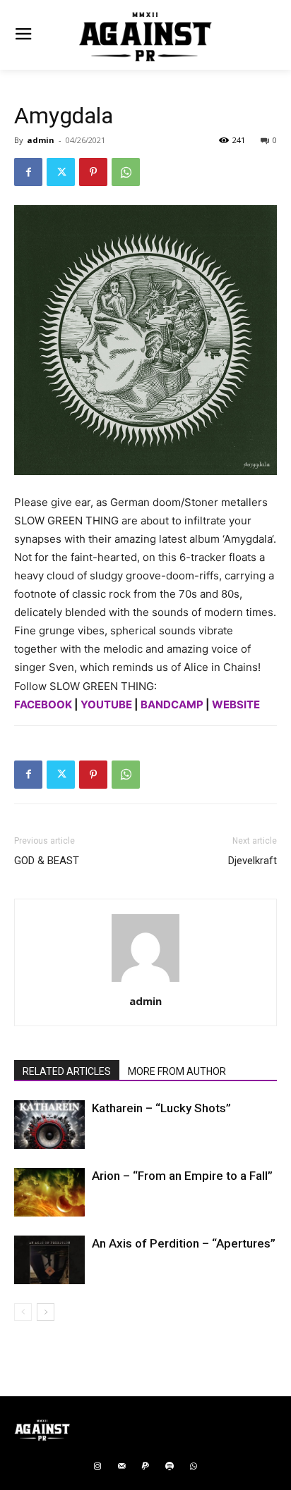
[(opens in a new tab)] (49, 1124)
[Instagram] (97, 1466)
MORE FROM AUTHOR (177, 1071)
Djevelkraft (252, 860)
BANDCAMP (172, 704)
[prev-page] (23, 1312)
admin (40, 140)
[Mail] (121, 1466)
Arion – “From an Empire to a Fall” (182, 1176)
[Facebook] (28, 172)
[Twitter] (61, 172)
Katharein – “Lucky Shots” (161, 1108)
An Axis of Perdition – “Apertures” (183, 1243)
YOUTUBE (106, 704)
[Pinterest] (93, 172)
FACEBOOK (43, 704)
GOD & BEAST (46, 860)
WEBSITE (236, 704)
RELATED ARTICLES (67, 1071)
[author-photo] (145, 981)
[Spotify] (169, 1466)
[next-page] (45, 1312)
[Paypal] (145, 1466)
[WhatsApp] (126, 172)
